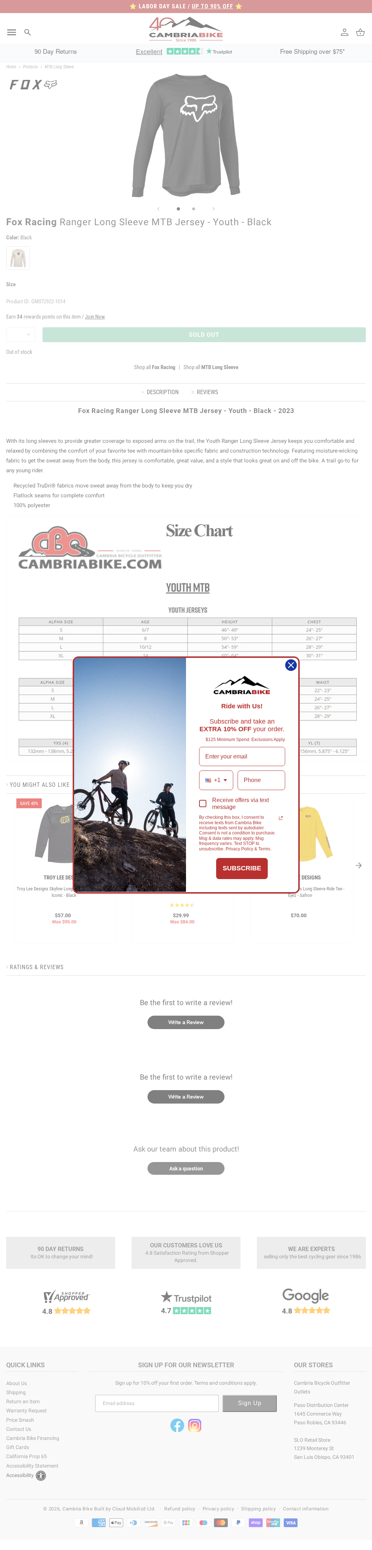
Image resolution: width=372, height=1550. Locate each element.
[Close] (291, 665)
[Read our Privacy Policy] (280, 818)
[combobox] (216, 780)
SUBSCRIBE (242, 868)
